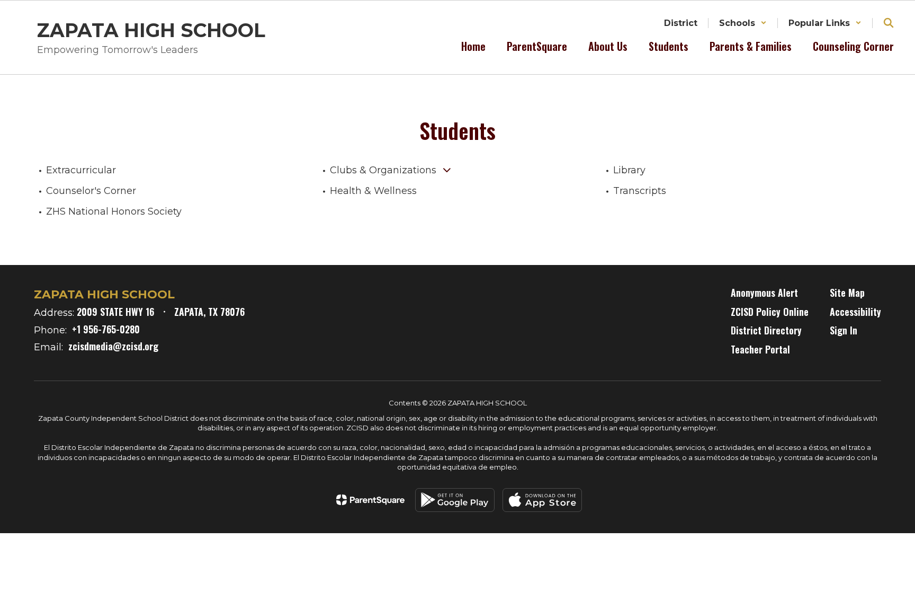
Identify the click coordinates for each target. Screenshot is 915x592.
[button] (743, 23)
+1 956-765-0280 (106, 329)
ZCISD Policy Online (770, 312)
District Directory (766, 330)
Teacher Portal (760, 349)
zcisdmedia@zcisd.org (113, 346)
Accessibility (855, 312)
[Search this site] (888, 22)
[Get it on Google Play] (455, 500)
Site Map (847, 292)
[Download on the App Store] (542, 500)
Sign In (843, 330)
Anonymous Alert (764, 292)
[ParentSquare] (370, 500)
